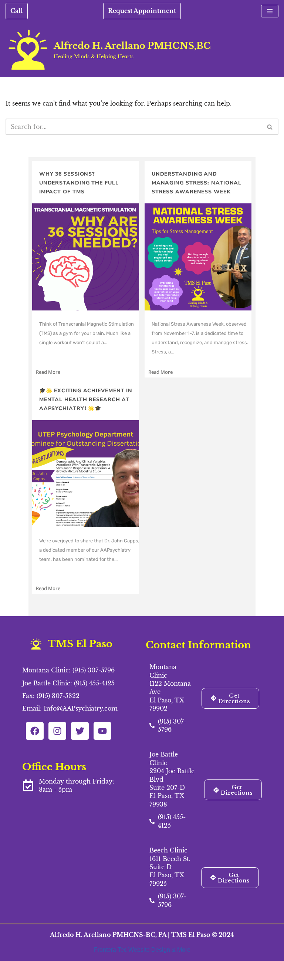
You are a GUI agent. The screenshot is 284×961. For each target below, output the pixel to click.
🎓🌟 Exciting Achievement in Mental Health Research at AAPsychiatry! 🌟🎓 (85, 399)
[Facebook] (35, 731)
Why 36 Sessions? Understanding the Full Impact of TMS (79, 182)
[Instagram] (57, 731)
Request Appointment (142, 10)
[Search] (270, 127)
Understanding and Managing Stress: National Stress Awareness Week (197, 182)
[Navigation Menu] (269, 11)
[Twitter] (80, 731)
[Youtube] (102, 731)
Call (16, 10)
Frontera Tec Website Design (133, 950)
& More (181, 950)
